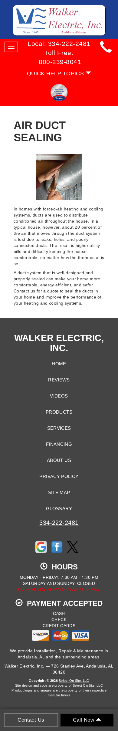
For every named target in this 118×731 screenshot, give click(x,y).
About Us (59, 460)
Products (59, 412)
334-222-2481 (59, 522)
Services (59, 428)
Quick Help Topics (56, 73)
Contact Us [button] (31, 720)
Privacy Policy (58, 476)
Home (59, 363)
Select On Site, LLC (74, 680)
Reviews (59, 379)
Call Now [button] (84, 720)
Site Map (59, 492)
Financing (59, 444)
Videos (59, 396)
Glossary (59, 508)
